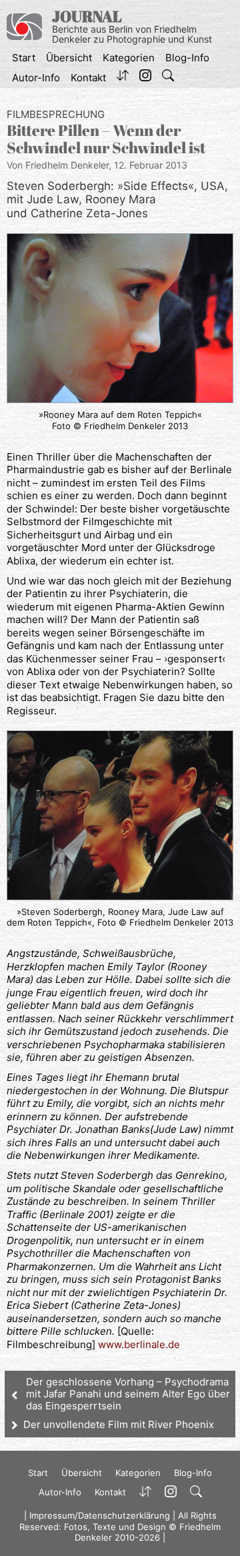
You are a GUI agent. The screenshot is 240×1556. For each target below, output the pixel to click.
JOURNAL (87, 16)
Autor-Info (36, 77)
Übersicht (69, 57)
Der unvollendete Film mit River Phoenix (118, 1424)
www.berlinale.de (139, 1344)
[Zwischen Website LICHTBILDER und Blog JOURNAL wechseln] (122, 78)
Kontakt (88, 77)
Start (23, 57)
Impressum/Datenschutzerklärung (99, 1515)
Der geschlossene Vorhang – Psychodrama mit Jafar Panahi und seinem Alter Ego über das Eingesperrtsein (128, 1393)
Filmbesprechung (56, 114)
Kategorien (129, 57)
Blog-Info (187, 57)
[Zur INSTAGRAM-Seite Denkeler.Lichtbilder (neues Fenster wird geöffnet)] (145, 78)
